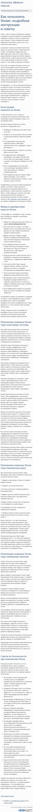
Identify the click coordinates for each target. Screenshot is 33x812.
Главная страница (6, 11)
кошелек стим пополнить (19, 199)
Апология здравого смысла (12, 3)
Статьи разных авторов (21, 11)
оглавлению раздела (18, 801)
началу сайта (8, 803)
